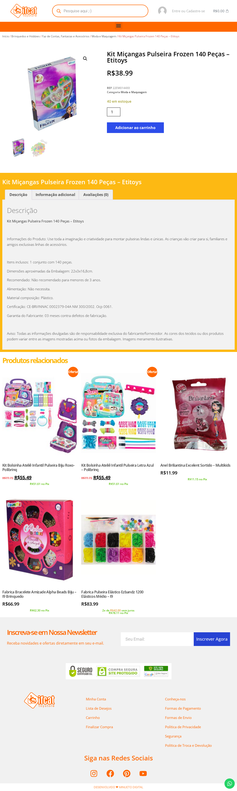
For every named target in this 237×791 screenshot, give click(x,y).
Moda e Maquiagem (104, 36)
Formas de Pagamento (183, 708)
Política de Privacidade (183, 727)
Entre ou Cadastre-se (188, 11)
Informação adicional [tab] (55, 194)
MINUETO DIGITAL (131, 787)
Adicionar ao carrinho (135, 127)
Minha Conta (96, 699)
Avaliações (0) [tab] (95, 194)
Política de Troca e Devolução (188, 745)
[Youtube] (143, 773)
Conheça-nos (175, 699)
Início (5, 36)
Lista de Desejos (99, 708)
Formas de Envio (178, 717)
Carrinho (93, 717)
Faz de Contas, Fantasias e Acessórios (65, 36)
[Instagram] (94, 773)
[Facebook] (110, 773)
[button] (118, 25)
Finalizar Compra (99, 727)
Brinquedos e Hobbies (25, 36)
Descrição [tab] (18, 194)
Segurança (173, 736)
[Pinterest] (126, 773)
